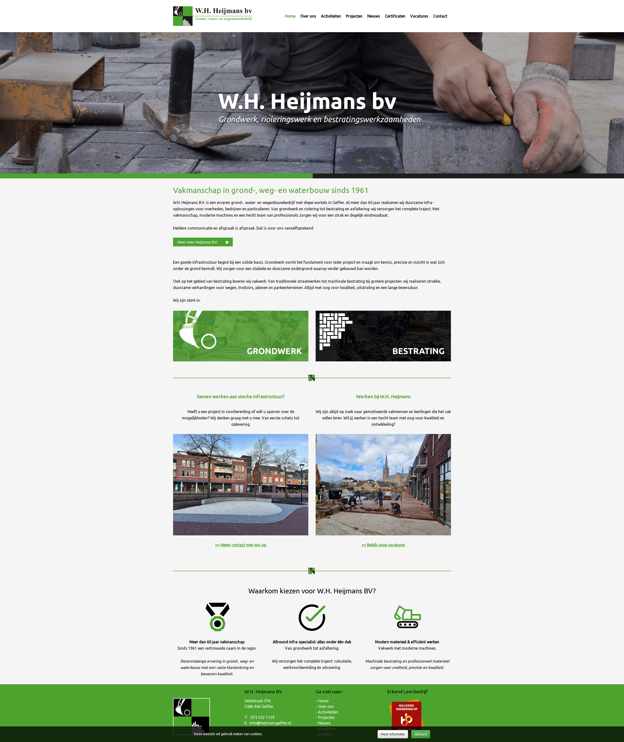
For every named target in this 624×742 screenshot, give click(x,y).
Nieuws (373, 16)
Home (290, 16)
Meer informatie (393, 734)
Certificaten (395, 16)
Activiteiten (331, 16)
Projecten (354, 16)
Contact (440, 16)
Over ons (308, 16)
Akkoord (420, 734)
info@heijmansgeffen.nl (270, 723)
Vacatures (419, 16)
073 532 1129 (262, 717)
